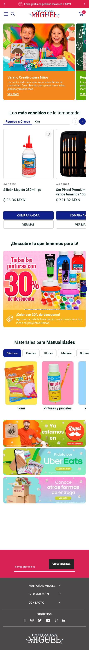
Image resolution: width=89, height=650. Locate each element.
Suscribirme (61, 564)
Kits (37, 121)
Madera (66, 353)
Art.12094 (62, 184)
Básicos (12, 353)
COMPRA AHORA (28, 215)
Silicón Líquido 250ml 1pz (22, 189)
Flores (48, 353)
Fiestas (31, 353)
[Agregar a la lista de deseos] (48, 134)
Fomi (21, 408)
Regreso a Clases (18, 121)
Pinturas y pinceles (57, 408)
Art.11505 (9, 184)
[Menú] (6, 14)
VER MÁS (28, 224)
